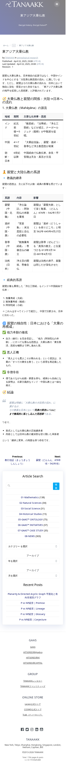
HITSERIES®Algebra (32, 652)
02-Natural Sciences (30, 502)
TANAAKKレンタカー (32, 681)
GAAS (32, 647)
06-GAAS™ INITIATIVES (30, 525)
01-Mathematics (30, 497)
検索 (56, 486)
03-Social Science (30, 508)
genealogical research (27, 57)
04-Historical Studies (30, 514)
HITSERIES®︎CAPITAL (32, 663)
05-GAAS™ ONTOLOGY (30, 519)
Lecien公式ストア (33, 704)
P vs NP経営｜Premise (33, 602)
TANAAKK (9, 57)
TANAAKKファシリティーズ (32, 686)
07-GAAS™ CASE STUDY (30, 530)
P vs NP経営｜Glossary (33, 614)
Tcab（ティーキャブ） (33, 714)
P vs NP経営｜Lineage (33, 608)
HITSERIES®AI (33, 657)
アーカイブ (33, 555)
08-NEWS (30, 536)
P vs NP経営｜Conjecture (32, 619)
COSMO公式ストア (33, 709)
